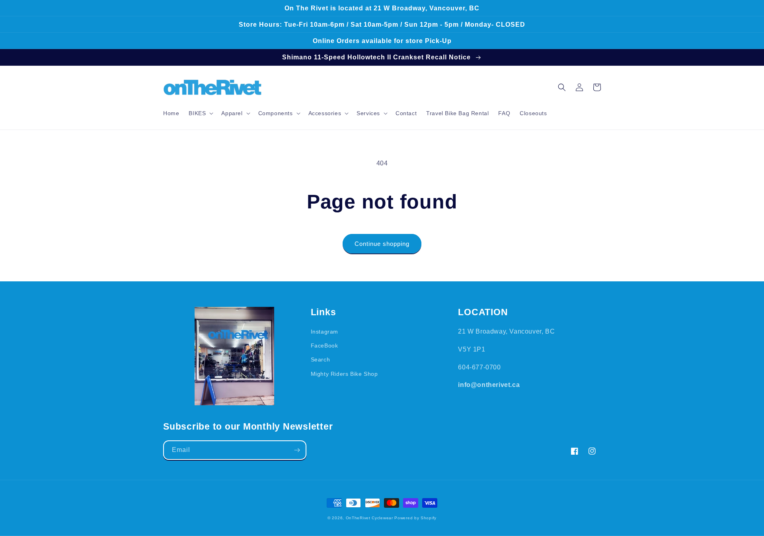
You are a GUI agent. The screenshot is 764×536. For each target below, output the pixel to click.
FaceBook (324, 345)
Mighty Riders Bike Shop (344, 374)
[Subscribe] (297, 450)
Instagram (324, 331)
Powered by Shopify (415, 518)
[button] (200, 113)
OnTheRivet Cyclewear (369, 518)
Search (320, 359)
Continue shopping (382, 243)
